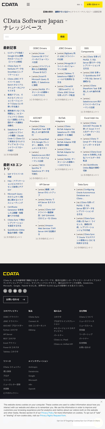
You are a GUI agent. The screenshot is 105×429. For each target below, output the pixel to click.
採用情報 (83, 343)
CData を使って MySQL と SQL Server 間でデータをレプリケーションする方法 (92, 62)
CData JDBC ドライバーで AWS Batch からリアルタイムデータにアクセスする (16, 85)
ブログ (6, 376)
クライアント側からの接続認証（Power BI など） (41, 69)
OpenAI (32, 389)
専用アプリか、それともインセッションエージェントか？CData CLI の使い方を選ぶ (15, 101)
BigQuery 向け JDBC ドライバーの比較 (66, 56)
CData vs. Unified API (63, 344)
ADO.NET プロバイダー (13, 325)
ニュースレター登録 (11, 384)
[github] (20, 291)
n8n (30, 384)
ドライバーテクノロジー (82, 12)
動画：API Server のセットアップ (47, 192)
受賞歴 (82, 330)
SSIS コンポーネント (37, 325)
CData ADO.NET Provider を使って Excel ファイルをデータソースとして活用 (92, 129)
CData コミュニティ (12, 367)
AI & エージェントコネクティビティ (64, 329)
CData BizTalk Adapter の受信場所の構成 (66, 142)
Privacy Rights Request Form (53, 415)
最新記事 (98, 12)
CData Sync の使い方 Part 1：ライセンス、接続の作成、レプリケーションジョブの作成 (86, 224)
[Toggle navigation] (27, 4)
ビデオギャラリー (11, 393)
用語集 (6, 389)
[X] (10, 291)
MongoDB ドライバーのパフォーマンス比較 (66, 66)
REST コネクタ (9, 338)
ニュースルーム (85, 325)
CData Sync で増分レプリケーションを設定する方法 (16, 223)
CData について (86, 317)
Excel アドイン (9, 343)
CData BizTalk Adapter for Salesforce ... (66, 152)
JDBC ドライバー (10, 321)
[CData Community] (25, 291)
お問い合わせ (92, 4)
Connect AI (33, 321)
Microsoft (33, 380)
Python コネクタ (10, 330)
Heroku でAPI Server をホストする (46, 202)
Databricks (33, 371)
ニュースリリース (86, 321)
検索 (78, 4)
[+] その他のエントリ (13, 237)
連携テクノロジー (62, 12)
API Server (7, 334)
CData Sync (34, 317)
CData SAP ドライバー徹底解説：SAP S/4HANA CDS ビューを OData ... (47, 215)
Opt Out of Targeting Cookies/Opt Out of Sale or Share (78, 421)
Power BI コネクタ (11, 347)
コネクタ (57, 317)
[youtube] (15, 291)
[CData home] (12, 4)
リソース (7, 380)
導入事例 (7, 371)
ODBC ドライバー (11, 317)
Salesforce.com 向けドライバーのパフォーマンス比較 (92, 104)
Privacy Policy (47, 413)
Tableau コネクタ (10, 351)
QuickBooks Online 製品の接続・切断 (92, 168)
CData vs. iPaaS (61, 339)
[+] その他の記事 (11, 154)
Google (32, 376)
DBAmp (32, 330)
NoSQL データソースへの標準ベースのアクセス (41, 92)
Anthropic (33, 367)
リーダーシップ (86, 334)
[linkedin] (5, 291)
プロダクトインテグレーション (64, 322)
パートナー (58, 335)
